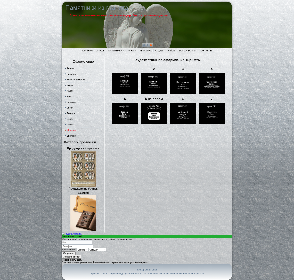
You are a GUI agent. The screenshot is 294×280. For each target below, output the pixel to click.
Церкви (70, 124)
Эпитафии (72, 136)
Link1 (140, 269)
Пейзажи (71, 102)
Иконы (70, 85)
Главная (87, 50)
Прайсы (170, 50)
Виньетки (71, 74)
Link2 (147, 269)
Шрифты (71, 130)
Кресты (70, 96)
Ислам (70, 91)
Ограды (100, 50)
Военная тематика (76, 79)
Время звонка (69, 249)
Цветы (70, 119)
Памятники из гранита (122, 50)
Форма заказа (187, 50)
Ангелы (70, 68)
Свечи (70, 107)
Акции (159, 50)
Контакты (206, 50)
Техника (71, 113)
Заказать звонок (71, 256)
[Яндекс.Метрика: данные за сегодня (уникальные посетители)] (71, 233)
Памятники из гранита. (97, 7)
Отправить (68, 253)
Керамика (146, 50)
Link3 (154, 269)
